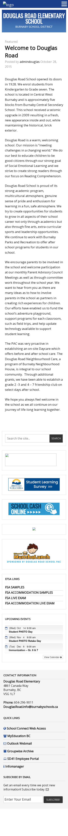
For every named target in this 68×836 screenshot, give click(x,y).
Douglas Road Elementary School (34, 18)
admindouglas (30, 62)
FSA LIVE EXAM (15, 598)
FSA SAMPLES (14, 587)
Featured (11, 42)
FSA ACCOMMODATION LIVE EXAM (30, 603)
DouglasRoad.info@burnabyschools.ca (30, 707)
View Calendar (52, 657)
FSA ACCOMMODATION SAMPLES (29, 592)
